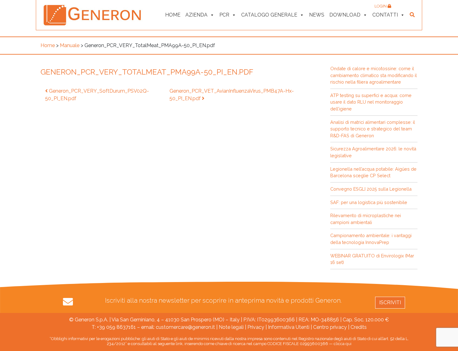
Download (344, 15)
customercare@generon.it (185, 327)
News (316, 15)
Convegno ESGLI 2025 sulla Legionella (371, 189)
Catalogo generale (269, 15)
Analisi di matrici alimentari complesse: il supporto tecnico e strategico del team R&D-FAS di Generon (372, 128)
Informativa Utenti (288, 327)
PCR (224, 15)
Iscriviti (390, 302)
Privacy (255, 327)
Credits (359, 327)
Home (172, 15)
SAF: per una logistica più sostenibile (368, 202)
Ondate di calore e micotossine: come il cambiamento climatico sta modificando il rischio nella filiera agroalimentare (373, 75)
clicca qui (342, 343)
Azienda (196, 15)
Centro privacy (330, 327)
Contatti (385, 15)
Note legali (231, 327)
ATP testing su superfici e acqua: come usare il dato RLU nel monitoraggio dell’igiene (371, 102)
